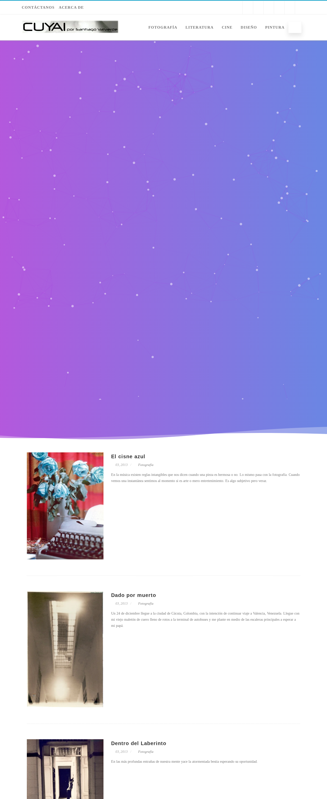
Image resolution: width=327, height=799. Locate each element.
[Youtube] (248, 7)
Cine (227, 27)
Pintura (275, 27)
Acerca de (71, 7)
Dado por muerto (133, 595)
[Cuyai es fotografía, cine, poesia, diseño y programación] (70, 38)
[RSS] (300, 7)
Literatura (199, 27)
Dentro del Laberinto (138, 743)
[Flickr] (279, 7)
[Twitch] (258, 7)
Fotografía (162, 27)
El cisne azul (128, 456)
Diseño (249, 27)
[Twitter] (237, 7)
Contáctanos (38, 7)
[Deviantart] (290, 7)
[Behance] (269, 7)
